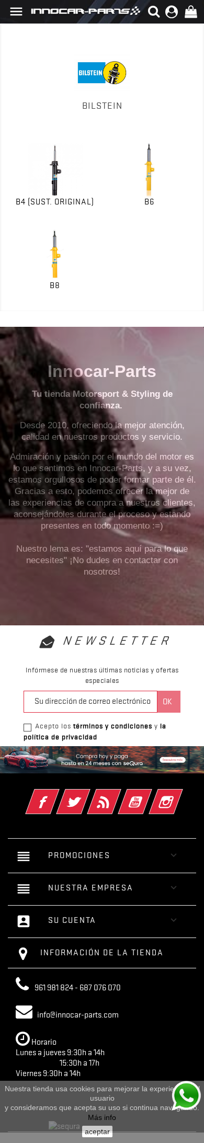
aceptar (97, 1131)
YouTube (149, 794)
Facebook (57, 794)
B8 (55, 285)
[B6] (149, 170)
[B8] (55, 253)
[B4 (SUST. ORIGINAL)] (55, 170)
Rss (118, 794)
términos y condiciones (112, 726)
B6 (149, 202)
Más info (102, 1117)
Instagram (180, 794)
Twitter (87, 794)
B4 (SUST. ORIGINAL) (55, 202)
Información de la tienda (102, 952)
